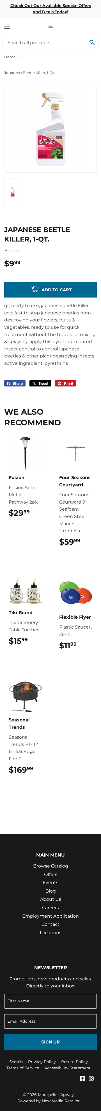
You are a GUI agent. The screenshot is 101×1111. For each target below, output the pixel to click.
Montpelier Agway (56, 1094)
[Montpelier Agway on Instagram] (91, 1079)
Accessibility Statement (67, 1068)
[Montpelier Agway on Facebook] (82, 1079)
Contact (50, 924)
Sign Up (50, 1042)
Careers (50, 907)
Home (10, 57)
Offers (50, 874)
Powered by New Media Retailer (48, 1101)
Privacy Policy (42, 1061)
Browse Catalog (50, 866)
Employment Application (50, 916)
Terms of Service (22, 1068)
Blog (50, 891)
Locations (50, 932)
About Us (50, 899)
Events (50, 882)
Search (16, 1061)
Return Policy (74, 1061)
